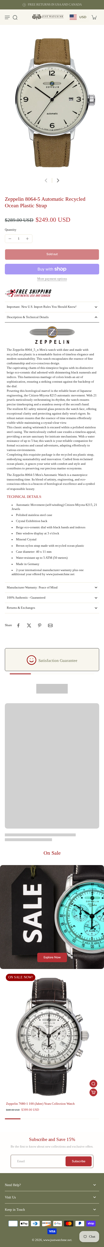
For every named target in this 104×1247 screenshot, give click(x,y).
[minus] (10, 239)
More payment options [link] (52, 278)
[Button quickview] (93, 1084)
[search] (15, 17)
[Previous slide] (46, 180)
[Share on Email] (50, 625)
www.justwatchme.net (57, 1240)
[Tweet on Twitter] (29, 625)
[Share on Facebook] (18, 625)
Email (21, 1161)
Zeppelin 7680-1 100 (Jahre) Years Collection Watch (40, 1103)
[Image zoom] (52, 104)
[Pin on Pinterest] (39, 625)
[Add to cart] (93, 1092)
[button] (52, 254)
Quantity (10, 229)
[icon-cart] (94, 17)
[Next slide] (58, 180)
